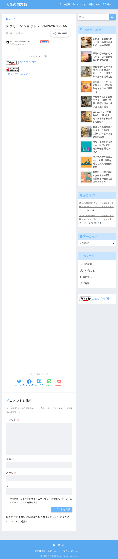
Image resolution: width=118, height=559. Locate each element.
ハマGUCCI (91, 223)
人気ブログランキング (16, 74)
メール (11, 472)
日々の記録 (64, 4)
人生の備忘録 (16, 4)
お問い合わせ (54, 551)
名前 (10, 459)
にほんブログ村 (27, 61)
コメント (12, 420)
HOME (60, 545)
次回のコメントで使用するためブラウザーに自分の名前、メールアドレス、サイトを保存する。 (41, 501)
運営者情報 (40, 551)
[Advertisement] (39, 222)
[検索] (112, 17)
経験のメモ (94, 4)
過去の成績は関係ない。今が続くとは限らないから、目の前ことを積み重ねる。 (96, 206)
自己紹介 (106, 4)
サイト (9, 486)
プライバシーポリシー (74, 551)
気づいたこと (79, 4)
